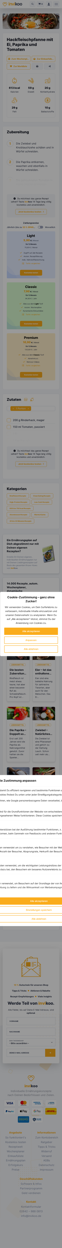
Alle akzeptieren (31, 631)
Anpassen (31, 640)
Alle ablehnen (31, 649)
